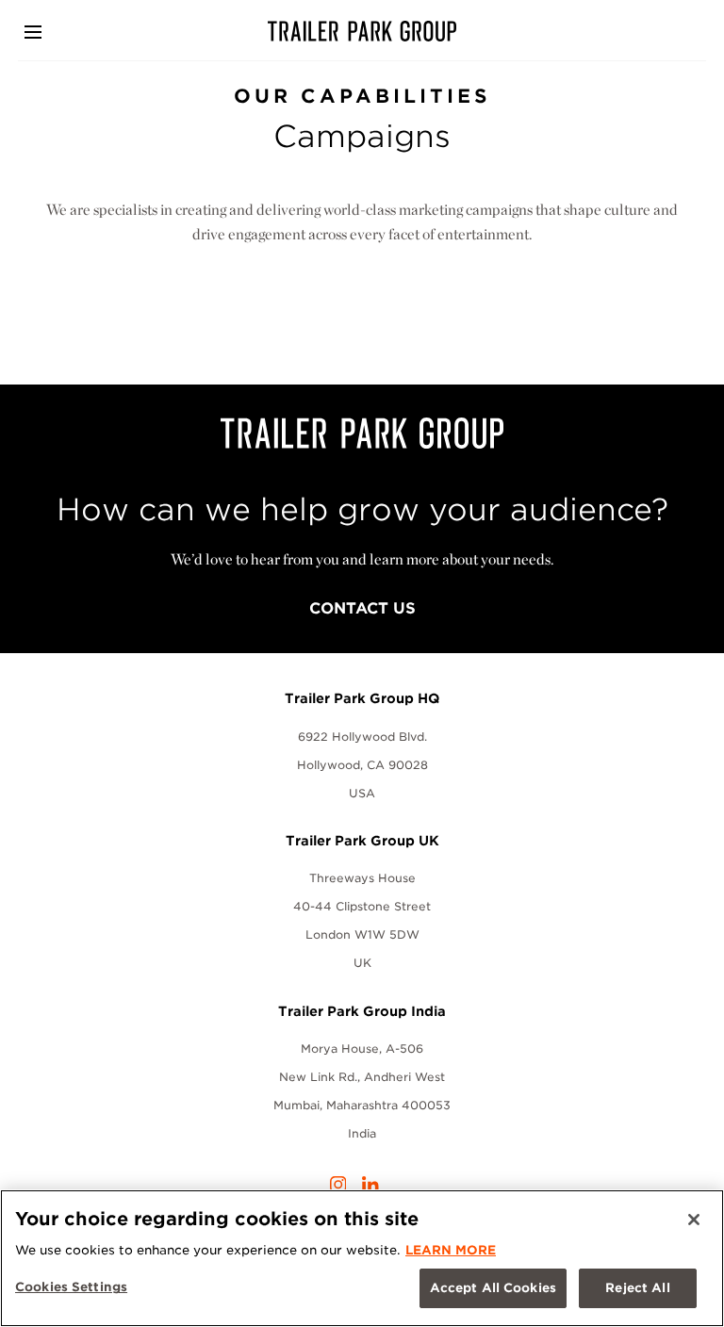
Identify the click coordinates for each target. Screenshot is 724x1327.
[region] (362, 1258)
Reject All (637, 1288)
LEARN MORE (450, 1250)
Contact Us (362, 608)
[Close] (694, 1219)
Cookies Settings (71, 1287)
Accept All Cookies (493, 1288)
